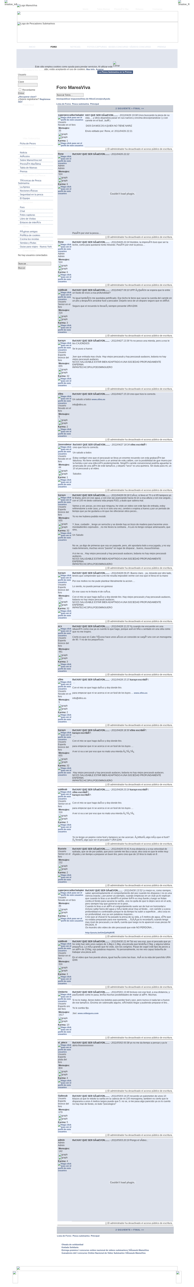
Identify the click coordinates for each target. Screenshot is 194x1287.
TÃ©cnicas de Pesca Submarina (29, 182)
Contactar (157, 9)
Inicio (85, 9)
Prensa (161, 47)
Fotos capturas (97, 47)
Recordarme (28, 90)
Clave (21, 81)
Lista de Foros (63, 104)
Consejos (99, 99)
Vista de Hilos (87, 99)
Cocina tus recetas (29, 239)
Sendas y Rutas (28, 243)
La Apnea (25, 187)
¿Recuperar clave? (27, 97)
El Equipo (25, 198)
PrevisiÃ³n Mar (121, 9)
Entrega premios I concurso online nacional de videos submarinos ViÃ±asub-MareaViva (105, 1250)
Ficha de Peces (28, 143)
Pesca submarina (81, 104)
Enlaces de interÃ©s (30, 222)
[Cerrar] (118, 64)
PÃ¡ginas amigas (29, 231)
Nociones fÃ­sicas (29, 190)
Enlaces (139, 9)
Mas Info (90, 69)
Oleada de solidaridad (72, 1244)
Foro (54, 47)
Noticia (23, 152)
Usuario (22, 74)
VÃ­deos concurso (140, 47)
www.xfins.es (98, 399)
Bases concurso (118, 47)
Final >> (138, 108)
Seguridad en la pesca (31, 194)
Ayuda (107, 99)
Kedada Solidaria (70, 1247)
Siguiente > (125, 108)
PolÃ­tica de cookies (30, 235)
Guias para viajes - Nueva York (36, 246)
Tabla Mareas (103, 9)
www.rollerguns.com (88, 1013)
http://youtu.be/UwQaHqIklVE (100, 932)
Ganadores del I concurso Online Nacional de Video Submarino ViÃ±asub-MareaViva (104, 1253)
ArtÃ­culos (25, 156)
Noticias (75, 47)
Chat (22, 211)
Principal (94, 104)
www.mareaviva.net (98, 1275)
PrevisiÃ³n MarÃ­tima (30, 164)
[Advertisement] (97, 58)
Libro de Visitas (28, 218)
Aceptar (100, 69)
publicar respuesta (71, 99)
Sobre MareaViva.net (31, 160)
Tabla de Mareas (28, 167)
